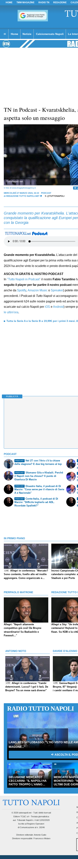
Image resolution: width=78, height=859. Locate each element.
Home (9, 2)
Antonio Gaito (40, 835)
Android (58, 306)
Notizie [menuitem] (27, 33)
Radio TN (43, 2)
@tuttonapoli (55, 196)
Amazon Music (38, 290)
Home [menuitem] (14, 33)
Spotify (21, 290)
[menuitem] (5, 34)
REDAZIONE (60, 2)
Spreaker (57, 290)
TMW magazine (25, 2)
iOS (47, 306)
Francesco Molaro (42, 838)
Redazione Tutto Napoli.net (23, 196)
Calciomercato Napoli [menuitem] (50, 33)
